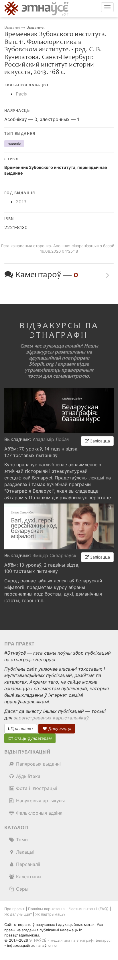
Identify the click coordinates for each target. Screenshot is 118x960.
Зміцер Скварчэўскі (55, 555)
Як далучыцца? (18, 914)
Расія (21, 94)
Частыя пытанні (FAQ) (89, 909)
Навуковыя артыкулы (40, 800)
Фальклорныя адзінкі (39, 813)
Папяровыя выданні (38, 764)
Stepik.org (41, 364)
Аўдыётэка (27, 776)
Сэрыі (22, 889)
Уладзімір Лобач (50, 439)
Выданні (12, 27)
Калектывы (28, 876)
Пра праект (21, 728)
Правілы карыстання (46, 909)
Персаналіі (27, 864)
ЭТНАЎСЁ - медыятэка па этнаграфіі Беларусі (70, 940)
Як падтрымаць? (50, 914)
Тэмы (21, 839)
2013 (21, 201)
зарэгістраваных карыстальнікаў (51, 718)
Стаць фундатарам (32, 738)
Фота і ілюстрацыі (36, 788)
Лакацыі (24, 852)
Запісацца (99, 440)
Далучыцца (59, 728)
